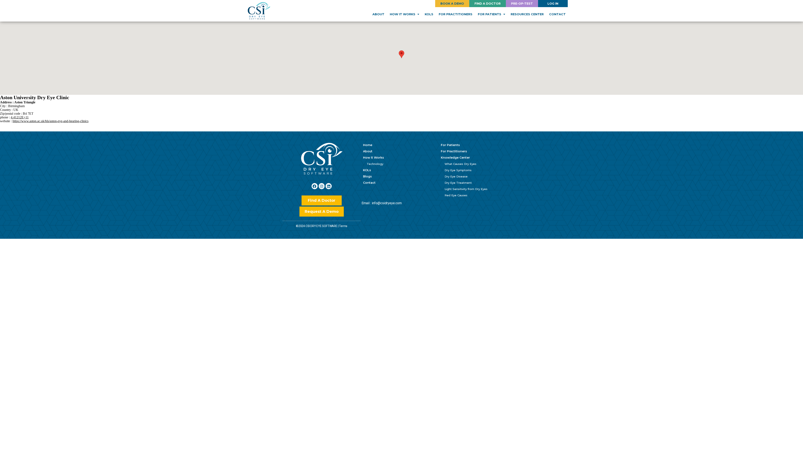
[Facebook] (315, 186)
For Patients (450, 145)
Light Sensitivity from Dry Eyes (466, 189)
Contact (557, 14)
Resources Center (527, 14)
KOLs (429, 14)
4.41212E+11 (20, 117)
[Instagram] (322, 186)
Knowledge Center (455, 157)
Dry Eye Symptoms (458, 170)
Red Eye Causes (456, 195)
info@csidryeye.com (387, 203)
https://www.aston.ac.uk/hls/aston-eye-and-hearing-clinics (50, 121)
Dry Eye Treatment (458, 182)
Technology (375, 164)
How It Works (373, 157)
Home (367, 145)
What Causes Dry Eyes (460, 164)
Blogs (367, 176)
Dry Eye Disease (456, 176)
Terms (343, 226)
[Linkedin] (329, 186)
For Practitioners (455, 14)
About (378, 14)
